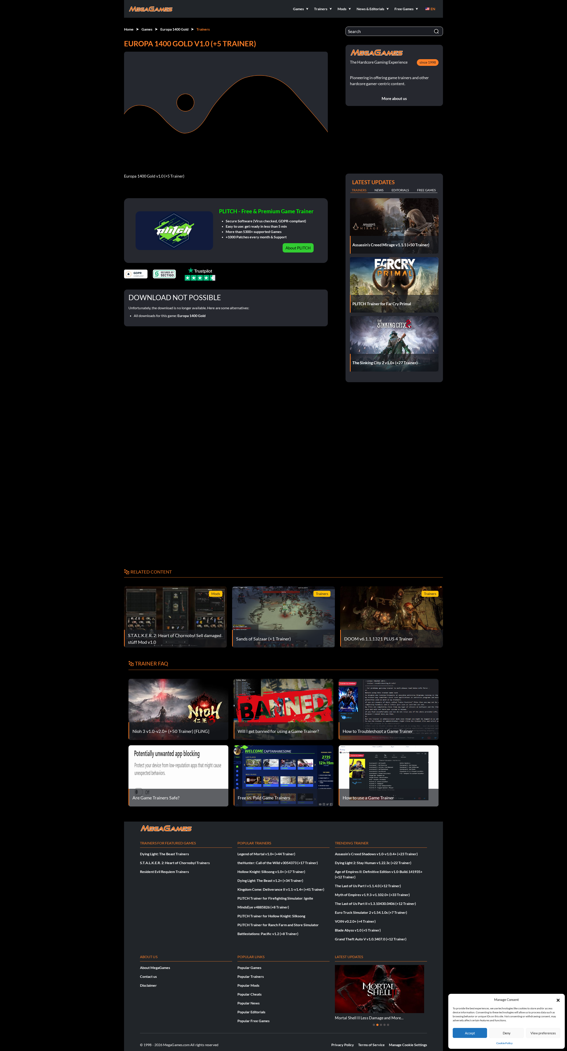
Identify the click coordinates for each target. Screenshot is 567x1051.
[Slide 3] (381, 1025)
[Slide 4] (384, 1025)
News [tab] (379, 190)
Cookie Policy (504, 1043)
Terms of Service (371, 1045)
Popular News (248, 1003)
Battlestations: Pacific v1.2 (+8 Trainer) (267, 934)
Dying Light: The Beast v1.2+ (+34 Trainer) (270, 880)
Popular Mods (248, 985)
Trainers (203, 29)
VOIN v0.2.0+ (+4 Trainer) (355, 921)
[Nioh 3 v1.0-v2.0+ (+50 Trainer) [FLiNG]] (178, 709)
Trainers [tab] (359, 190)
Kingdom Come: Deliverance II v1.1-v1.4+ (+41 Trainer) (280, 889)
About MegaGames (155, 967)
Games (147, 29)
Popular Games (249, 967)
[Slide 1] (374, 1025)
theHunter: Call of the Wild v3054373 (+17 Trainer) (277, 863)
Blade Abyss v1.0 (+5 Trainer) (358, 930)
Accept (470, 1033)
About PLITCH (298, 247)
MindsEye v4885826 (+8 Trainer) (263, 907)
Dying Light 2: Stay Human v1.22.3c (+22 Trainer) (373, 863)
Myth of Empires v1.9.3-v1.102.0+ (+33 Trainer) (372, 894)
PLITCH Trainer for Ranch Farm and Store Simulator (278, 925)
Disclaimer (148, 985)
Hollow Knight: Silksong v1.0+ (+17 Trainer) (271, 871)
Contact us (148, 976)
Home (129, 29)
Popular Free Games (253, 1021)
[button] (558, 999)
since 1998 (427, 62)
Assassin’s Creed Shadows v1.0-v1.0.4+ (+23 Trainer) (376, 854)
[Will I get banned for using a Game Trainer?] (284, 709)
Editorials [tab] (400, 190)
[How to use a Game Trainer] (389, 775)
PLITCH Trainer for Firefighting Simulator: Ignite (275, 898)
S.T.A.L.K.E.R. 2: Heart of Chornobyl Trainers (175, 863)
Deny (507, 1033)
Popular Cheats (249, 994)
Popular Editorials (251, 1012)
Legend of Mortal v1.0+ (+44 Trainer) (266, 854)
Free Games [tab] (426, 190)
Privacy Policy (342, 1045)
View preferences (543, 1033)
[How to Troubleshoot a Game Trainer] (389, 709)
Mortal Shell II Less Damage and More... (369, 1017)
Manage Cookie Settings (408, 1045)
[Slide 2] (377, 1025)
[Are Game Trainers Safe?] (178, 775)
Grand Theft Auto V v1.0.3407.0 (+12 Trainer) (370, 939)
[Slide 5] (388, 1025)
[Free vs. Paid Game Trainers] (284, 775)
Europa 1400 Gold (174, 29)
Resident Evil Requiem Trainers (164, 871)
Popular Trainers (250, 976)
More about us (394, 98)
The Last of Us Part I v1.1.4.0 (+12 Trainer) (368, 886)
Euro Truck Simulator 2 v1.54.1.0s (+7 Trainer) (371, 912)
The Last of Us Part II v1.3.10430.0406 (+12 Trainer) (375, 903)
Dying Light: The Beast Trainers (164, 854)
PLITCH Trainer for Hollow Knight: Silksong (271, 916)
